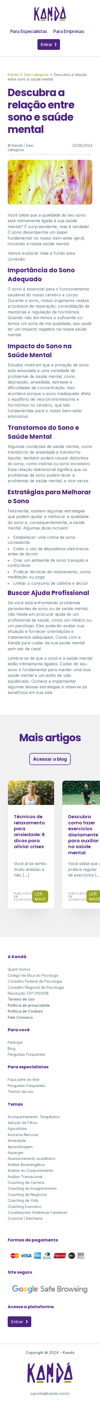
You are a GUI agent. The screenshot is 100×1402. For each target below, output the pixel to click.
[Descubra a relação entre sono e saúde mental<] (50, 203)
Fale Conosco (20, 1017)
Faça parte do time (23, 1079)
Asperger (16, 1152)
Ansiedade (17, 1140)
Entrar (47, 44)
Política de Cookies (25, 1011)
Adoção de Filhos (22, 1122)
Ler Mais (40, 896)
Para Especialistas (28, 31)
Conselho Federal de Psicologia (35, 981)
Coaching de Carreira (26, 1182)
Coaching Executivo (25, 1206)
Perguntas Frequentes (26, 1054)
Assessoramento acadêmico (31, 1158)
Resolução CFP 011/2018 (28, 993)
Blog (11, 1048)
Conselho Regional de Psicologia (36, 987)
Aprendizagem (20, 1147)
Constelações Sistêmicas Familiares (37, 1212)
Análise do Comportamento (31, 1170)
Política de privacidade (29, 1005)
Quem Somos (19, 969)
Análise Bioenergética (26, 1164)
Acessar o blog (50, 759)
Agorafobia (17, 1128)
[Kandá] (50, 19)
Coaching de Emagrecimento (32, 1188)
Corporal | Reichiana (25, 1218)
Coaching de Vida (23, 1200)
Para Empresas (68, 31)
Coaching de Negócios (27, 1194)
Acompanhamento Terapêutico (34, 1117)
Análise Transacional (25, 1176)
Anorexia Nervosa (23, 1134)
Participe (15, 1042)
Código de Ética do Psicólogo (33, 975)
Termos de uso (21, 999)
